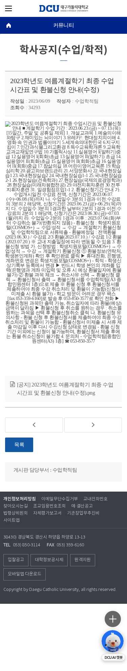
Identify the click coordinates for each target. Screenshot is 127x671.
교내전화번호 (95, 499)
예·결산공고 (82, 506)
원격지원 (83, 560)
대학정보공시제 (49, 560)
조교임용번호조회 (49, 506)
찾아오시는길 (15, 506)
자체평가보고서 (47, 513)
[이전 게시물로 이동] (34, 425)
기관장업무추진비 (83, 513)
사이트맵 (11, 520)
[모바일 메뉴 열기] (8, 8)
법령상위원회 (15, 513)
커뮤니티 (63, 25)
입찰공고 (16, 560)
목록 (19, 444)
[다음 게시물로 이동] (93, 425)
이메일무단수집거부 (59, 499)
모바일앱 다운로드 (24, 574)
